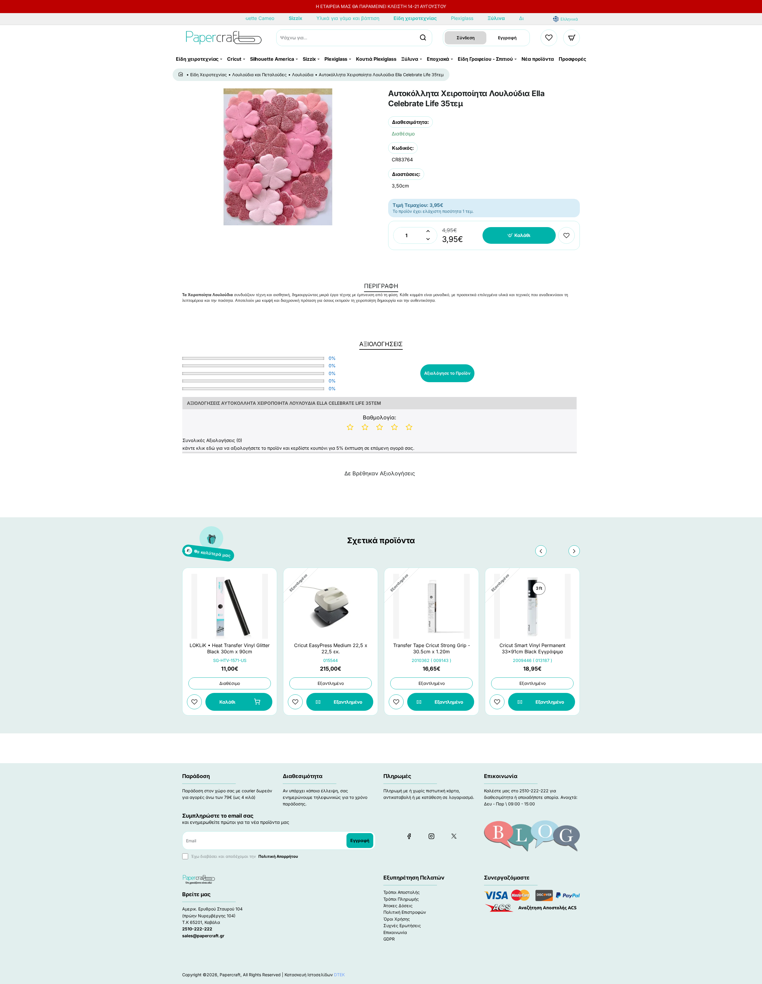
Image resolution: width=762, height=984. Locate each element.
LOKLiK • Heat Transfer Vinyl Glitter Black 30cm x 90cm (230, 648)
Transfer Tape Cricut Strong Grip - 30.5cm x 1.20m (431, 648)
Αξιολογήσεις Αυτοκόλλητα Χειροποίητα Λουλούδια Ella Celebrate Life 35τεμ (284, 403)
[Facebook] (409, 836)
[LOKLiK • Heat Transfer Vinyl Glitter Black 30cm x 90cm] (229, 606)
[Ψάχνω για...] (423, 38)
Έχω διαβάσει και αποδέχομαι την (244, 856)
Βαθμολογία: (379, 417)
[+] (428, 231)
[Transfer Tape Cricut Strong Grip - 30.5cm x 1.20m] (431, 606)
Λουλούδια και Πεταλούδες (259, 74)
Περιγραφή (381, 286)
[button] (519, 235)
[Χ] (454, 836)
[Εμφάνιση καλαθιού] (571, 38)
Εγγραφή (507, 37)
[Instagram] (431, 836)
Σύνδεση (466, 37)
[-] (428, 239)
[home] (182, 74)
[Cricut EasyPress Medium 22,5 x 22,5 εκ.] (330, 606)
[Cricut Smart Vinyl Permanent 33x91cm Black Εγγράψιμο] (532, 606)
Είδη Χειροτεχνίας (208, 74)
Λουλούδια (302, 74)
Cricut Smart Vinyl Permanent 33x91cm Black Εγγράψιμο (532, 648)
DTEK (339, 974)
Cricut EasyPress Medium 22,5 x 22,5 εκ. (330, 648)
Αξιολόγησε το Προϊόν (447, 373)
